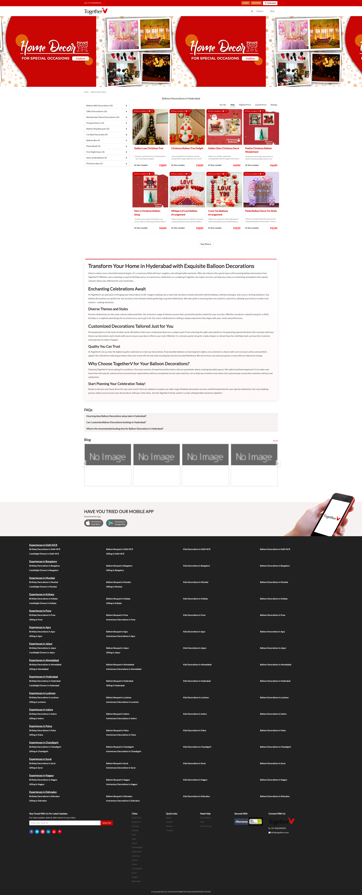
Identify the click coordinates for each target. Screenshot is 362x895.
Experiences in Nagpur (41, 775)
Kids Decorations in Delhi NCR (196, 549)
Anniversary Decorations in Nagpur (121, 784)
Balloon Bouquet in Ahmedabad (120, 664)
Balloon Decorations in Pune (272, 615)
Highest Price (245, 104)
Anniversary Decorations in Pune (120, 619)
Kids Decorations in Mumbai (195, 582)
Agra (134, 839)
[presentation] (84, 463)
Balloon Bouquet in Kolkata (118, 598)
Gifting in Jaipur (113, 652)
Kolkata (135, 830)
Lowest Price (260, 104)
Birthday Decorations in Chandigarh (45, 747)
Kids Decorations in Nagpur (195, 780)
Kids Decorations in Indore (195, 714)
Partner (169, 826)
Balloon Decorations (98, 92)
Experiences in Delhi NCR (43, 545)
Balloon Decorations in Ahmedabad (275, 664)
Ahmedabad (137, 847)
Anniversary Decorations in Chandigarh (123, 751)
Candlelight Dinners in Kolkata (42, 603)
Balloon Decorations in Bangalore (275, 565)
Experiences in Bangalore (43, 561)
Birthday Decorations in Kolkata (43, 598)
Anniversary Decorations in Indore (121, 718)
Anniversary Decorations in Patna (121, 735)
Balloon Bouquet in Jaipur (117, 648)
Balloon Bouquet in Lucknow (118, 697)
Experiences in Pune (40, 610)
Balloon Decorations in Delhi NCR (275, 549)
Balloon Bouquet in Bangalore (119, 565)
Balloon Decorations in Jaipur (273, 648)
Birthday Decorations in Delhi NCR (44, 549)
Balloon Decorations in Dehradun (275, 796)
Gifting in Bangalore (115, 570)
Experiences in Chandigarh (43, 742)
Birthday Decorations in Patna (42, 730)
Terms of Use (206, 826)
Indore (135, 860)
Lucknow (136, 856)
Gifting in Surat (36, 767)
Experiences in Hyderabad (43, 676)
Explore (260, 11)
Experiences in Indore (41, 709)
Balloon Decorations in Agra (272, 631)
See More (206, 244)
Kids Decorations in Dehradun (196, 796)
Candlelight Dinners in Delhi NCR (44, 553)
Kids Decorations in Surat (194, 763)
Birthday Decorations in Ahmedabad (45, 664)
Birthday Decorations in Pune (42, 615)
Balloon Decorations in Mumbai (274, 582)
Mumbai (135, 826)
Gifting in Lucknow (37, 702)
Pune (134, 834)
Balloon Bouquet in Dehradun (119, 796)
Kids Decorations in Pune (194, 615)
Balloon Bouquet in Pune (117, 615)
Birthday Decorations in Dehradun (44, 796)
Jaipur (134, 843)
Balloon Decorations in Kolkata (273, 598)
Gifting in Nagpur (37, 784)
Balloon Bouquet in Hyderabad (119, 681)
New (233, 104)
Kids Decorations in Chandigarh (197, 747)
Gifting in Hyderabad (115, 685)
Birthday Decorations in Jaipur (42, 648)
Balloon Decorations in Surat (272, 763)
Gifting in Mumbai (114, 586)
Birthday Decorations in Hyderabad (45, 681)
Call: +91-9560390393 (92, 3)
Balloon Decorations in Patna (273, 730)
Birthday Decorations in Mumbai (43, 582)
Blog (272, 11)
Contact (169, 830)
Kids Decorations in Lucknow (196, 697)
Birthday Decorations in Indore (43, 714)
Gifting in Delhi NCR (115, 553)
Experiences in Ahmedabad (44, 660)
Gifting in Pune (35, 619)
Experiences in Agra (40, 627)
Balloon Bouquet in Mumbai (118, 582)
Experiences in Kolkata (41, 594)
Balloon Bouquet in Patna (117, 730)
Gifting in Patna (36, 735)
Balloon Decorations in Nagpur (273, 780)
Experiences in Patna (40, 726)
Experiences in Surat (40, 759)
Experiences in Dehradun (43, 791)
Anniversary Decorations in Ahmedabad (123, 669)
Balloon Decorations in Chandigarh (275, 747)
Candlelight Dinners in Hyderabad (44, 685)
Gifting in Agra (35, 636)
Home (86, 92)
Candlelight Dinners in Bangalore (43, 570)
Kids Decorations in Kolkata (195, 598)
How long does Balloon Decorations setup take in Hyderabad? (116, 416)
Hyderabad (137, 851)
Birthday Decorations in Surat (42, 763)
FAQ (202, 822)
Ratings (274, 104)
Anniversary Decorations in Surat (120, 767)
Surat (134, 873)
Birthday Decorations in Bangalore (44, 565)
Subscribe (106, 823)
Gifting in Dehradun (38, 800)
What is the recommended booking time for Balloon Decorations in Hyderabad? (124, 428)
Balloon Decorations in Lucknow (274, 697)
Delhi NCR (136, 817)
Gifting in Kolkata (114, 603)
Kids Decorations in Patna (194, 730)
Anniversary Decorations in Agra (120, 636)
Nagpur (135, 877)
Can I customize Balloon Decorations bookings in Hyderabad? (116, 422)
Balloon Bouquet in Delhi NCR (119, 549)
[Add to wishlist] (152, 111)
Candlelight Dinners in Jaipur (42, 652)
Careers (169, 822)
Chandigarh (137, 868)
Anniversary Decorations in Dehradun (123, 800)
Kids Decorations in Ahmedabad (197, 664)
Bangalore (136, 822)
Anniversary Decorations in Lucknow (122, 702)
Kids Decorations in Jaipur (194, 648)
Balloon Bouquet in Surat (117, 763)
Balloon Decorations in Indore (273, 714)
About (169, 817)
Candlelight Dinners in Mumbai (43, 586)
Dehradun (136, 881)
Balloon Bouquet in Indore (117, 714)
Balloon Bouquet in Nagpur (118, 780)
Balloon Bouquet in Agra (117, 631)
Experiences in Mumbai (42, 577)
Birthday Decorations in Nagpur (43, 780)
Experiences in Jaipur (40, 643)
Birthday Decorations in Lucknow (44, 697)
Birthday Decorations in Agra (42, 631)
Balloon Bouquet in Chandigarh (120, 747)
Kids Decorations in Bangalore (196, 565)
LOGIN (245, 3)
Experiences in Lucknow (42, 693)
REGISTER (256, 3)
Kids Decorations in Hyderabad (197, 681)
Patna (134, 864)
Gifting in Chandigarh (38, 751)
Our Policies (205, 817)
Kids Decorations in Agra (194, 631)
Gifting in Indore (36, 718)
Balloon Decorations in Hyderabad (275, 681)
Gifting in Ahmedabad (39, 669)
